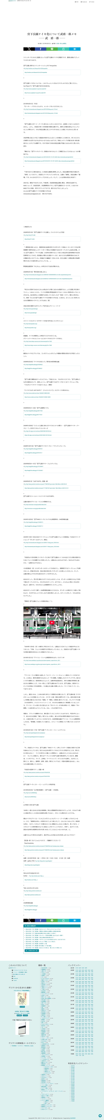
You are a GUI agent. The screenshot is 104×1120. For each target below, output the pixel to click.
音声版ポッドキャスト (46, 1105)
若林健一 (43, 1050)
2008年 (73, 1085)
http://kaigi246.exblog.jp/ (32, 905)
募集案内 (43, 1097)
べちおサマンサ (45, 1018)
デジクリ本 (44, 1108)
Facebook (84, 2)
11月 (89, 971)
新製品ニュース (45, 1089)
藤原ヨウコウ (44, 1062)
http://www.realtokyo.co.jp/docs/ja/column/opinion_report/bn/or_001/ (43, 660)
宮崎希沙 (43, 1045)
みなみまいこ (44, 1077)
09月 (83, 971)
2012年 (73, 1079)
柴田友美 (46, 1068)
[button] (29, 49)
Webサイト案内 (45, 1095)
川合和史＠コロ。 (45, 1044)
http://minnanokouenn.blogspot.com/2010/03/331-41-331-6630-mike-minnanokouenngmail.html (49, 157)
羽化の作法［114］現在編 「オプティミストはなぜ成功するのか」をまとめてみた (45, 939)
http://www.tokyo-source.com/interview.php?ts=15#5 (39, 341)
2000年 (73, 1098)
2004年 (73, 1091)
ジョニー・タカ (45, 1038)
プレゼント (44, 1098)
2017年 (73, 1072)
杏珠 (42, 1022)
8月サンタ (43, 996)
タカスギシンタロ (48, 1066)
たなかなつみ (47, 1073)
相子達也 (43, 1012)
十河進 (43, 989)
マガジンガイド (45, 1094)
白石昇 (43, 995)
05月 (89, 970)
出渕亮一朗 (44, 1039)
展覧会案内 (44, 1086)
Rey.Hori (43, 1021)
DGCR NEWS (44, 968)
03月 (83, 968)
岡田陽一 (43, 1019)
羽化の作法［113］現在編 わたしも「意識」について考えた (40, 941)
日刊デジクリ (44, 1109)
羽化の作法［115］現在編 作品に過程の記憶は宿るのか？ (40, 937)
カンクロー (44, 1057)
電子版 (22, 1006)
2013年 (73, 1078)
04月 (86, 968)
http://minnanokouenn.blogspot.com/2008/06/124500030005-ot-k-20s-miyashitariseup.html (48, 274)
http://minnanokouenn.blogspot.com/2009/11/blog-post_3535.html (42, 542)
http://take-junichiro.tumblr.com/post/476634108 (38, 772)
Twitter (92, 2)
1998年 (73, 1101)
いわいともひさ (45, 1054)
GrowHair (43, 990)
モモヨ (43, 972)
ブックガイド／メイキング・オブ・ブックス (52, 1091)
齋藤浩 (43, 1009)
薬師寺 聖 (43, 1035)
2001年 (73, 1096)
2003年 (73, 1093)
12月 (92, 971)
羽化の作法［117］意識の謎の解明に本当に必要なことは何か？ (41, 933)
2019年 (73, 1069)
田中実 (43, 1079)
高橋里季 (43, 1006)
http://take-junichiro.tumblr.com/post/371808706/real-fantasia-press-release (44, 846)
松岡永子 (46, 1070)
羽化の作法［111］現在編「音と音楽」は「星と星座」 (39, 945)
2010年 (73, 1082)
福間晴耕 (43, 1053)
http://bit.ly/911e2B (30, 235)
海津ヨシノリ (44, 983)
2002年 (73, 1094)
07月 (77, 971)
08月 (80, 971)
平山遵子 (43, 1048)
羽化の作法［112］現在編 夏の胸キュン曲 (36, 943)
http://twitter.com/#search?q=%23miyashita (36, 68)
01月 (77, 968)
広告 (45, 1103)
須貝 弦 (43, 1003)
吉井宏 (43, 981)
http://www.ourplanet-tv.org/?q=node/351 (36, 88)
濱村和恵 (43, 1082)
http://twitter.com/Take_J (37, 876)
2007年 (73, 1087)
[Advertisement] (52, 18)
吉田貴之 (43, 1056)
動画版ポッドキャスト (46, 1106)
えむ (42, 1027)
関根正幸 (43, 1063)
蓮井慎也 (43, 1030)
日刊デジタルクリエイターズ (24, 0)
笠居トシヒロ (44, 980)
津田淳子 (43, 1015)
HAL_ (42, 1007)
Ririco (42, 1042)
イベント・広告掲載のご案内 (20, 972)
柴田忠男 (43, 1080)
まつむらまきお (45, 978)
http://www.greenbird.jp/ (32, 308)
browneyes (44, 1041)
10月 (86, 971)
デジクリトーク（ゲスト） (47, 1083)
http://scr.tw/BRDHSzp (31, 792)
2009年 (73, 1084)
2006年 (73, 1088)
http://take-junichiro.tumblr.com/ (34, 890)
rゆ (42, 977)
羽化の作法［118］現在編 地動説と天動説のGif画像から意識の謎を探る (43, 931)
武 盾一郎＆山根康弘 (46, 998)
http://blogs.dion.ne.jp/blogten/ (44, 861)
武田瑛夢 (43, 1013)
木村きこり (44, 1076)
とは (20, 970)
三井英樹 (43, 974)
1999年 (73, 1099)
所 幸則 (43, 1016)
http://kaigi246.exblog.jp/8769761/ (34, 448)
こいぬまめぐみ (45, 1059)
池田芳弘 (43, 1074)
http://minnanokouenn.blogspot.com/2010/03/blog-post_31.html (41, 109)
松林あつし (44, 1010)
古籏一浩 (43, 971)
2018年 (73, 1070)
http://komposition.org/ (31, 323)
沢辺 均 (43, 1036)
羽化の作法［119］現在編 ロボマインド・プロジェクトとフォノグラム (43, 929)
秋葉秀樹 (43, 1031)
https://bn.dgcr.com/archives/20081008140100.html (38, 431)
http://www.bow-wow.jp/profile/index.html (36, 504)
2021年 (73, 1066)
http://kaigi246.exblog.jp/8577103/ (34, 410)
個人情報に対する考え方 (19, 974)
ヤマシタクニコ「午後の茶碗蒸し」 (22, 990)
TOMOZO (43, 1060)
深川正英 (43, 1000)
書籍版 (19, 1015)
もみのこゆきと (45, 1024)
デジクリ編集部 (45, 1100)
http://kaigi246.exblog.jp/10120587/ (34, 466)
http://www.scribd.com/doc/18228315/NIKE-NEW (38, 393)
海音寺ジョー (47, 1071)
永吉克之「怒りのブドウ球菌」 (22, 1011)
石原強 (43, 975)
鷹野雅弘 (43, 992)
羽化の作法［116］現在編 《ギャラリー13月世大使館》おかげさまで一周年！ (44, 935)
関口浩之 (43, 1051)
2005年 (73, 1090)
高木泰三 (43, 1025)
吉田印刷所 (73, 1118)
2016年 (73, 1073)
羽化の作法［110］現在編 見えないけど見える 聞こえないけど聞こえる (44, 947)
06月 (92, 970)
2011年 (73, 1081)
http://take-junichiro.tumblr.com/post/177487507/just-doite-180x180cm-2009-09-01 (46, 484)
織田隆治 (43, 1047)
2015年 (73, 1075)
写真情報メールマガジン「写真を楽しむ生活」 (23, 1045)
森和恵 (43, 1033)
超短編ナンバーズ (45, 1065)
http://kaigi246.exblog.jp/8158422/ (34, 364)
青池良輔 (43, 1001)
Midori (42, 1004)
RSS (77, 2)
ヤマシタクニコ (45, 993)
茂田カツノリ (44, 986)
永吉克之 (43, 984)
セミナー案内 (44, 1088)
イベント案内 (44, 1085)
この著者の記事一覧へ (32, 950)
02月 (80, 968)
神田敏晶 (43, 969)
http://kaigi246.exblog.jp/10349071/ (34, 522)
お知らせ (46, 1101)
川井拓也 (43, 1028)
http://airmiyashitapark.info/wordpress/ (35, 732)
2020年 (73, 1067)
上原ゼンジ (44, 987)
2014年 (73, 1076)
